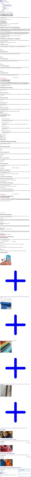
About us (3, 10)
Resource (3, 6)
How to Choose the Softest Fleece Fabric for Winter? (8, 439)
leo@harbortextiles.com (4, 0)
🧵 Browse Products (8, 200)
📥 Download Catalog (3, 200)
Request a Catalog (2, 11)
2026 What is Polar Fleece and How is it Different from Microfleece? (10, 467)
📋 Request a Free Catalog (5, 241)
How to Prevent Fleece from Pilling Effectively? (7, 453)
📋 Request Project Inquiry (15, 193)
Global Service (5, 7)
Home (2, 3)
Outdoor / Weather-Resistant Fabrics (7, 5)
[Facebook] (0, 1)
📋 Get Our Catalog (2, 85)
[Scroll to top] (0, 476)
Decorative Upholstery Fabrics (7, 4)
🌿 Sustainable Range (8, 85)
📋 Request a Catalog (3, 19)
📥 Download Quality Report (15, 167)
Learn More (1, 472)
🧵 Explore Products (8, 19)
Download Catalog (7, 36)
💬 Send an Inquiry (13, 241)
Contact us (3, 9)
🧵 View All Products (15, 77)
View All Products (2, 36)
